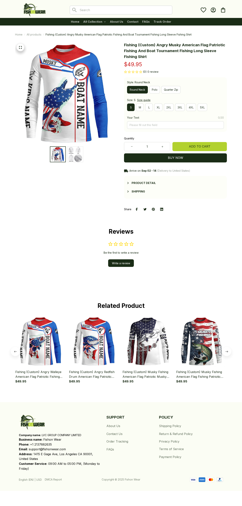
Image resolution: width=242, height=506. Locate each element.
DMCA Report (53, 479)
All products (34, 34)
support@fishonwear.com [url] (47, 449)
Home (18, 34)
